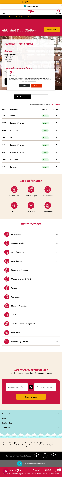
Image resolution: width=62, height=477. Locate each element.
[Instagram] (45, 455)
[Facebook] (36, 455)
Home (4, 17)
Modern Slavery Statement (49, 443)
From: (10, 387)
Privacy (11, 443)
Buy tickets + (52, 29)
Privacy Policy (24, 81)
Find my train (31, 397)
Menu (4, 14)
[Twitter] (53, 455)
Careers (5, 443)
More (24, 85)
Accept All (36, 85)
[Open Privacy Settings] (5, 471)
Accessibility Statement (50, 445)
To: (38, 387)
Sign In (58, 13)
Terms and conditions (22, 443)
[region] (31, 79)
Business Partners (21, 445)
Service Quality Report (31, 447)
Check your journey (32, 6)
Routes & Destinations (17, 17)
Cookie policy (35, 443)
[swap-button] (31, 387)
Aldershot (40, 17)
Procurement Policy (35, 445)
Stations (30, 17)
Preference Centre (8, 445)
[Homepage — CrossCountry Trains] (30, 12)
